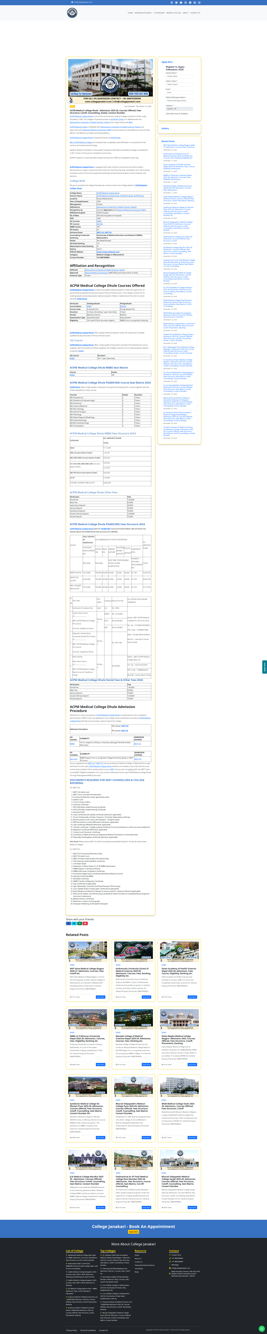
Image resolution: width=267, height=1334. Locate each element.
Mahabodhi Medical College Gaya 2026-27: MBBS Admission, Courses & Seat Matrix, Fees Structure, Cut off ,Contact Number (81, 1257)
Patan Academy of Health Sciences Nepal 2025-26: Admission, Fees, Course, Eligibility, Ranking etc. (179, 971)
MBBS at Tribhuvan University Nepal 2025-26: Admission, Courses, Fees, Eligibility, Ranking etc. (87, 1038)
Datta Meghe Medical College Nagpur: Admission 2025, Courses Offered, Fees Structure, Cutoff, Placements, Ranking (178, 1040)
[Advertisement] (133, 41)
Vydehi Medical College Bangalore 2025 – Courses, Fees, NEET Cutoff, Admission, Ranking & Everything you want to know (81, 1274)
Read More (100, 997)
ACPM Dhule (115, 138)
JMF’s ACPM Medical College (81, 142)
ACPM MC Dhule (117, 119)
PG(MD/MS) (105, 529)
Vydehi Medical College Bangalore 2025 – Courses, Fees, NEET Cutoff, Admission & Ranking (81, 1282)
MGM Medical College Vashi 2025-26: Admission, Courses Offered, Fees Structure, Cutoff (178, 1106)
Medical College (173, 13)
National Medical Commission (96, 273)
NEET (112, 769)
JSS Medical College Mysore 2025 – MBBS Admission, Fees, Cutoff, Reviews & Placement (81, 1291)
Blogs (137, 1272)
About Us (138, 1259)
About (185, 13)
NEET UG (100, 232)
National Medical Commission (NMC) (97, 130)
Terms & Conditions (88, 1330)
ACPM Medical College (78, 127)
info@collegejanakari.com (83, 2)
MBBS (72, 106)
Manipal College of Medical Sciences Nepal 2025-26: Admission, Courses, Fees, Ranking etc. (133, 1038)
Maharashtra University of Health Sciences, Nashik (90, 122)
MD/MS (100, 224)
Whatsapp (175, 1265)
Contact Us (195, 13)
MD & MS (73, 759)
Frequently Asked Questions (145, 1265)
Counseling (159, 13)
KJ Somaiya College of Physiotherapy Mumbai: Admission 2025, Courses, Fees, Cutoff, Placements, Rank (114, 1279)
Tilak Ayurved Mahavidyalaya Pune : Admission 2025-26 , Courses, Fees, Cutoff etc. (115, 1271)
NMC (130, 122)
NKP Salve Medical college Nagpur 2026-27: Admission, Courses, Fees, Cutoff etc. (87, 971)
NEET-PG (138, 759)
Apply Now (133, 1232)
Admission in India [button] (143, 13)
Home (130, 13)
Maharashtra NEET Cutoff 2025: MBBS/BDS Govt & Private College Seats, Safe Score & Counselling (82, 1266)
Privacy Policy (71, 1330)
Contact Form (176, 1255)
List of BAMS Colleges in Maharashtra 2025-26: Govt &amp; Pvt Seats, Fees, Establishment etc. (114, 1287)
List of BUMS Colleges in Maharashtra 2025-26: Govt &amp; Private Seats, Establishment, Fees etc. (114, 1296)
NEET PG (108, 232)
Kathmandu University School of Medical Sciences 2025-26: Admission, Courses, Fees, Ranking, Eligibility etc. (133, 972)
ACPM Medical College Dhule (81, 116)
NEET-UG (137, 744)
